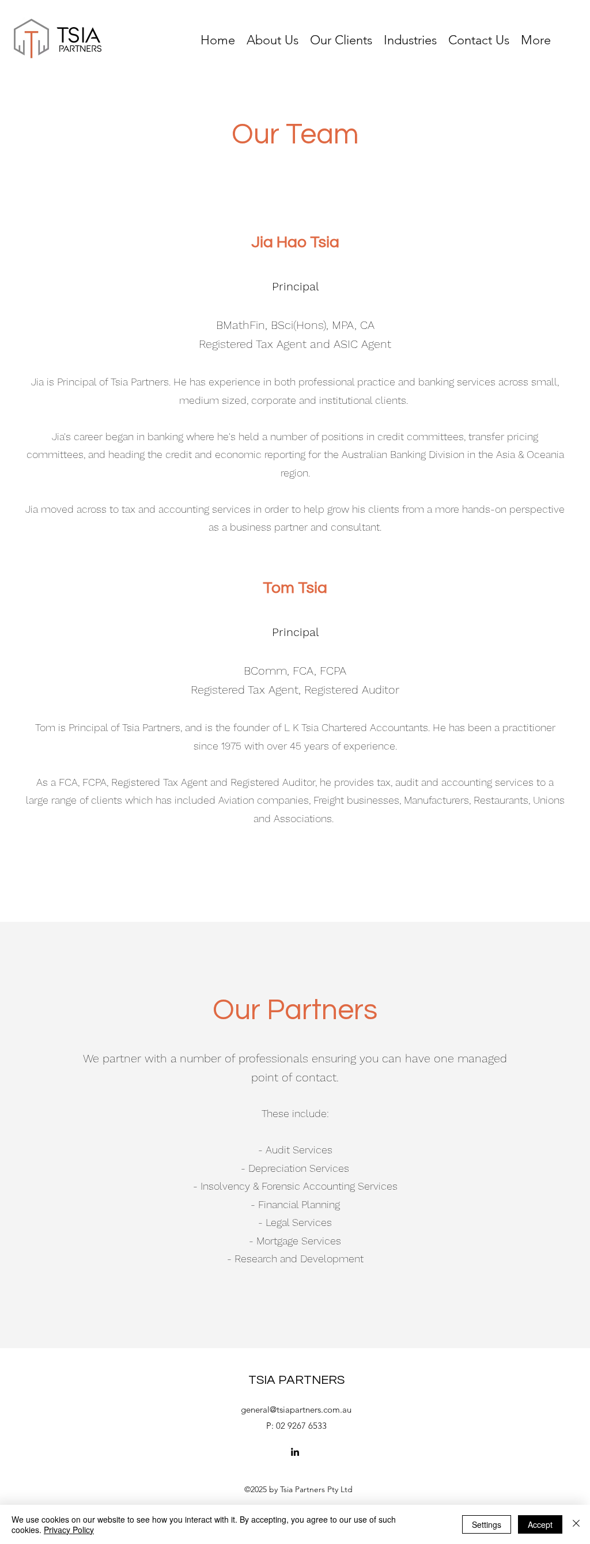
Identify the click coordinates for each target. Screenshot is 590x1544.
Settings (486, 1524)
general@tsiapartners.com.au (296, 1409)
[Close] (576, 1524)
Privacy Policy (69, 1529)
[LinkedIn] (295, 1452)
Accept (540, 1524)
